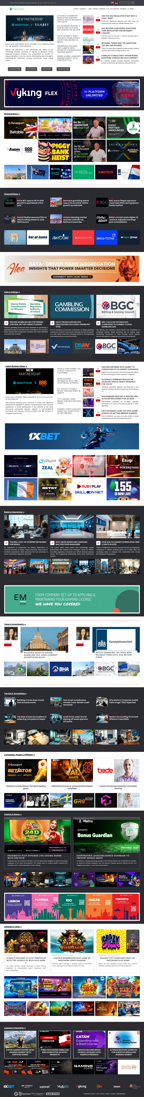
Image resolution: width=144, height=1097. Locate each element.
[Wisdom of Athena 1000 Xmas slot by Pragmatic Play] (55, 987)
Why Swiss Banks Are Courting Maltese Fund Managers (71, 543)
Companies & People (14, 69)
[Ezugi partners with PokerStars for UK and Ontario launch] (123, 466)
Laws (90, 9)
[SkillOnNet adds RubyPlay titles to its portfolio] (89, 489)
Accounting (114, 9)
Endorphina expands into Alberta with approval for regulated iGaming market (69, 49)
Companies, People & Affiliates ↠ (19, 755)
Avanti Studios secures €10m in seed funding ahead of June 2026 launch (32, 219)
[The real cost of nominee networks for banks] (26, 526)
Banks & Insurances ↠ (14, 512)
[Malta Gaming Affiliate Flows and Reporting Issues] (106, 737)
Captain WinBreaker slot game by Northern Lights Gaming (72, 959)
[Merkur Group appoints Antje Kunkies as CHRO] (129, 800)
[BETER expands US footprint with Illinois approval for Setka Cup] (38, 1067)
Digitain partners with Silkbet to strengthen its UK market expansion (29, 45)
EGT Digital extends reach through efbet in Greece (68, 391)
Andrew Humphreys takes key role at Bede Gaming (118, 787)
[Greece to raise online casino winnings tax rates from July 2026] (83, 669)
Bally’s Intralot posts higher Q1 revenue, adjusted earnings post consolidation (123, 219)
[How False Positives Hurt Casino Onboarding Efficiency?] (15, 879)
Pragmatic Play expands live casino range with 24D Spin (35, 856)
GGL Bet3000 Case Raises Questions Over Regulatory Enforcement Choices (119, 30)
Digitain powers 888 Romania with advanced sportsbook (29, 398)
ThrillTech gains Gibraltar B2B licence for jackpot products (55, 1052)
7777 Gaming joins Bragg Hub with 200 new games (69, 401)
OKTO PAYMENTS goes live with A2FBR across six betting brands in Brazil (68, 39)
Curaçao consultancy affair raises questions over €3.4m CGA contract (119, 56)
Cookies (112, 1094)
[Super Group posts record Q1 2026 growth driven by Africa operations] (129, 237)
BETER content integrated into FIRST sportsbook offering (67, 381)
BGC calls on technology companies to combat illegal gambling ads (117, 324)
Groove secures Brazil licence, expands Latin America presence (89, 1052)
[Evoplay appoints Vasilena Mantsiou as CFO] (15, 800)
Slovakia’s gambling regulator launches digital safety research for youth (69, 19)
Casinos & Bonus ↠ (13, 814)
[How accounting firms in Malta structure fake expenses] (38, 737)
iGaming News (21, 818)
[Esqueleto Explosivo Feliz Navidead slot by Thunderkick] (15, 1008)
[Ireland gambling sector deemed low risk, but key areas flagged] (26, 306)
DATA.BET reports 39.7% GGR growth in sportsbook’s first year (30, 203)
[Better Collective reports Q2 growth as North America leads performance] (83, 172)
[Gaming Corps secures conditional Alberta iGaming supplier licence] (83, 1067)
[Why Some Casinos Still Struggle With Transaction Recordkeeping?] (38, 879)
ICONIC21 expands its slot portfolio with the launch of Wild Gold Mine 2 (26, 960)
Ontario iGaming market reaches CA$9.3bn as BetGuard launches (75, 219)
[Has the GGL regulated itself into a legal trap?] (89, 128)
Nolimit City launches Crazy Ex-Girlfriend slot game (118, 959)
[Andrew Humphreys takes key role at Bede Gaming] (118, 771)
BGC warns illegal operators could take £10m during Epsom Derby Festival (124, 203)
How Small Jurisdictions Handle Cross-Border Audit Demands (76, 702)
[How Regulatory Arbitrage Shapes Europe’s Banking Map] (106, 566)
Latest (76, 9)
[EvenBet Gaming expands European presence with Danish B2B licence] (106, 1067)
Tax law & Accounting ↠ (15, 693)
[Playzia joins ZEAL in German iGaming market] (55, 466)
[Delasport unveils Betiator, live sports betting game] (26, 771)
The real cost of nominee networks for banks (28, 543)
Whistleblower (121, 1094)
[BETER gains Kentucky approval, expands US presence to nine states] (15, 1067)
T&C (97, 1094)
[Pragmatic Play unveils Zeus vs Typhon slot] (83, 1008)
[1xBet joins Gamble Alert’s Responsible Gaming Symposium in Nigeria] (129, 346)
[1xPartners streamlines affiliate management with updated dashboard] (61, 172)
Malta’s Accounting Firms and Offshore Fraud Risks (123, 718)
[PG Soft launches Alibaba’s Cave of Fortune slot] (106, 1008)
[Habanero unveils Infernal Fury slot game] (38, 1008)
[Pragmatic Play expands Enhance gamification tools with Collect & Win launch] (55, 128)
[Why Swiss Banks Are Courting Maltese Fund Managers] (72, 526)
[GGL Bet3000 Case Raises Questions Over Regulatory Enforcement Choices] (89, 151)
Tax (107, 9)
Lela (11, 642)
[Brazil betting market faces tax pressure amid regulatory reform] (15, 669)
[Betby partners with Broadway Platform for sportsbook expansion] (55, 489)
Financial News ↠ (12, 194)
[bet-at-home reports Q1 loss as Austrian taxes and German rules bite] (38, 237)
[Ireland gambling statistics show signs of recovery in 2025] (21, 489)
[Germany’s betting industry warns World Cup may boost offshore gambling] (83, 346)
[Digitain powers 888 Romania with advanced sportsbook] (29, 381)
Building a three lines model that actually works (30, 701)
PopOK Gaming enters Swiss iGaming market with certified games (20, 1052)
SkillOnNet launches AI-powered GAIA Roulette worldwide (72, 787)
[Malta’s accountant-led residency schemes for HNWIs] (83, 737)
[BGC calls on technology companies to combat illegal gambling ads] (118, 306)
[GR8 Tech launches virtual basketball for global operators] (83, 800)
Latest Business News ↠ (16, 366)
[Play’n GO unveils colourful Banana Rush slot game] (61, 1008)
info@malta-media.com (49, 3)
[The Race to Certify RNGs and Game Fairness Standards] (129, 1008)
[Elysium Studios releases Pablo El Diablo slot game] (123, 987)
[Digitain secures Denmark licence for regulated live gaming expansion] (61, 1067)
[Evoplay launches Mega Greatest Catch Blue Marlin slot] (21, 987)
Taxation (8, 645)
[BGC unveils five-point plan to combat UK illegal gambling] (106, 346)
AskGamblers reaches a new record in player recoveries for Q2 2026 (68, 28)
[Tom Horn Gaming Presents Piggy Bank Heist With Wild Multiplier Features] (55, 151)
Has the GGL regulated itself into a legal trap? (119, 17)
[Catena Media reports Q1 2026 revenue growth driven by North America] (83, 237)
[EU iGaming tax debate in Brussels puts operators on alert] (129, 669)
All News (131, 9)
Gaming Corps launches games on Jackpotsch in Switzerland (69, 411)
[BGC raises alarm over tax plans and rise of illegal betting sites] (106, 669)
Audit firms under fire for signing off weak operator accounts (75, 719)
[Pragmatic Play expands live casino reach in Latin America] (106, 879)
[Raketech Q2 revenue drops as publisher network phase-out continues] (106, 172)
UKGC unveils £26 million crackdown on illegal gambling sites (73, 324)
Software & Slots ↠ (13, 927)
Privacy (102, 1094)
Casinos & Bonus (31, 69)
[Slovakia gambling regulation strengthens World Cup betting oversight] (38, 346)
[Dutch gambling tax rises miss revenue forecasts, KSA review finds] (116, 640)
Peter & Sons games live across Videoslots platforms (69, 371)
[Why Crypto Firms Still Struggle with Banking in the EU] (61, 566)
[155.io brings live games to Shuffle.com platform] (123, 489)
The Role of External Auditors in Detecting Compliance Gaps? (31, 718)
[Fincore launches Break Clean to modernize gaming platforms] (106, 800)
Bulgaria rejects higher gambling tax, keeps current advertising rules (41, 655)
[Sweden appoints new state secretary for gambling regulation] (61, 800)
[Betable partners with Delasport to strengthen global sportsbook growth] (21, 128)
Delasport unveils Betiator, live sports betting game (26, 787)
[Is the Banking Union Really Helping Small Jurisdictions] (38, 566)
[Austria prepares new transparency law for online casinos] (61, 879)
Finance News (21, 198)
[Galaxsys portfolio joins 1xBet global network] (21, 466)
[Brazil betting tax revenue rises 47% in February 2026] (38, 669)
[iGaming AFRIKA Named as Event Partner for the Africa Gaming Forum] (123, 128)
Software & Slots (47, 69)
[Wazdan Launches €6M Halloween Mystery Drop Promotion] (129, 879)
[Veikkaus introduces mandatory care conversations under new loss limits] (61, 346)
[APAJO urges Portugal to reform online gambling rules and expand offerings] (15, 172)
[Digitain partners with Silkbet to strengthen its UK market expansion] (29, 28)
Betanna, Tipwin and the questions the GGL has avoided (119, 44)
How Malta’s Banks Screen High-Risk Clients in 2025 (121, 543)
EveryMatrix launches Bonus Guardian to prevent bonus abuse (103, 856)
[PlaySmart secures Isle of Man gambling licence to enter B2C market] (129, 1067)
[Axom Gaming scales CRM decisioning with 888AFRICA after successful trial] (21, 151)
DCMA (107, 1094)
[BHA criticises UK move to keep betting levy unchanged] (61, 669)
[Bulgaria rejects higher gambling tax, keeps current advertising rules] (44, 640)
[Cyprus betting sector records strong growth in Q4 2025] (15, 237)
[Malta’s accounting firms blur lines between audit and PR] (129, 737)
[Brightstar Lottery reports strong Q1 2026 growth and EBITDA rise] (106, 237)
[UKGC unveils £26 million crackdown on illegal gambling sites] (72, 306)
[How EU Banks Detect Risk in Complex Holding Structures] (83, 566)
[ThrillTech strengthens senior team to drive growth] (38, 800)
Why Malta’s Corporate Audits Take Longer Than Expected (123, 701)
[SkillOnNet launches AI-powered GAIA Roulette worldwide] (72, 771)
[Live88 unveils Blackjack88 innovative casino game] (83, 879)
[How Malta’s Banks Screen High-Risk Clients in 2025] (118, 526)
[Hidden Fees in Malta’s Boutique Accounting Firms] (15, 737)
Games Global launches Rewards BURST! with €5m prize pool (69, 58)
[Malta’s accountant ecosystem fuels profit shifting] (61, 737)
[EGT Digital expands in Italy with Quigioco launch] (89, 466)
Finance (95, 9)
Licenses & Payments (63, 69)
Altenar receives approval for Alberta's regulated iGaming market (124, 1052)
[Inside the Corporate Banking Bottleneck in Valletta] (129, 566)
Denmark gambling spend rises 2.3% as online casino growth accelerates (76, 203)
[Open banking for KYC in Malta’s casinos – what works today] (15, 566)
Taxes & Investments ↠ (15, 624)
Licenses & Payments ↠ (15, 1028)
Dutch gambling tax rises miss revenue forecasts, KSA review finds (114, 655)
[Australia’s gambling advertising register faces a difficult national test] (38, 172)
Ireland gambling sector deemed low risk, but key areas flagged (26, 323)
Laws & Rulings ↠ (12, 292)
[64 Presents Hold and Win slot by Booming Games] (89, 987)
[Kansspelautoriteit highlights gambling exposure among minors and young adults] (129, 172)
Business (123, 9)
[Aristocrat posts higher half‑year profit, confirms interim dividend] (61, 237)
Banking (102, 9)
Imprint (93, 1094)
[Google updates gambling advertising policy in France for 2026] (15, 346)
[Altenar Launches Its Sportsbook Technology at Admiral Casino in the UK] (123, 151)
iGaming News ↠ (11, 114)
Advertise (87, 1094)
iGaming (83, 9)
